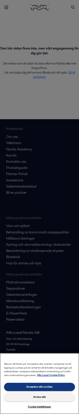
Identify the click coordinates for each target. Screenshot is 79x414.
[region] (39, 383)
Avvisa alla (39, 397)
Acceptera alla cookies (39, 387)
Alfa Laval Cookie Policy (51, 375)
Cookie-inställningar (39, 407)
